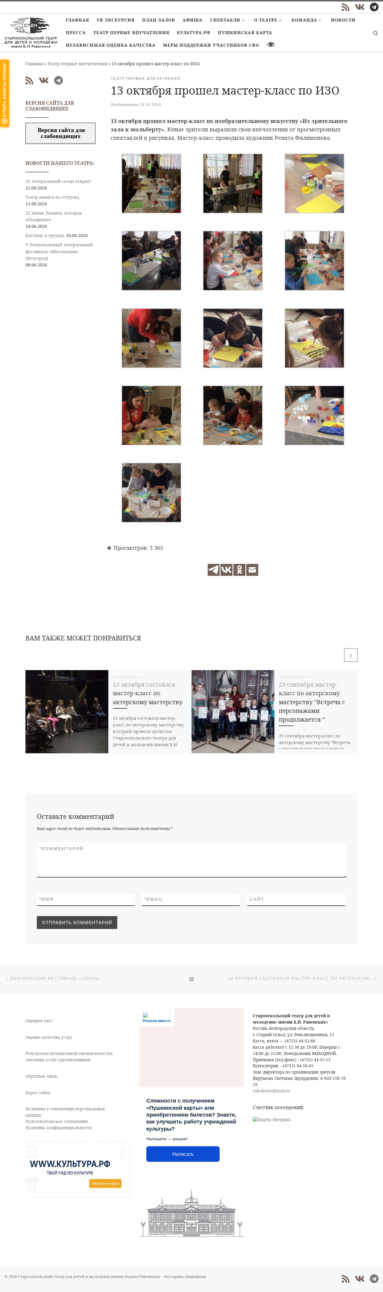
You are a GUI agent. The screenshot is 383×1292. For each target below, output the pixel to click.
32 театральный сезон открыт (58, 181)
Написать (183, 1154)
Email (154, 899)
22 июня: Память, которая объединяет (53, 216)
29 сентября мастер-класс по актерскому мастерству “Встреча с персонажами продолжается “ (312, 701)
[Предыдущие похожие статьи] (336, 655)
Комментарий (61, 848)
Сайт (256, 899)
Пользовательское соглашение (56, 1121)
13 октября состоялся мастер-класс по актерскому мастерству (148, 693)
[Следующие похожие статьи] (351, 655)
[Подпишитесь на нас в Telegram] (374, 7)
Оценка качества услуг (48, 1037)
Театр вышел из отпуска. (52, 197)
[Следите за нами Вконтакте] (360, 7)
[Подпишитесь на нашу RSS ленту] (345, 7)
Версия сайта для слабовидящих (60, 133)
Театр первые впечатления (77, 63)
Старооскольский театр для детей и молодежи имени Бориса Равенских (89, 1276)
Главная (34, 63)
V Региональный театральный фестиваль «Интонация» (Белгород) (59, 251)
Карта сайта (37, 1092)
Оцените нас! (38, 1021)
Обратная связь (41, 1076)
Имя (46, 899)
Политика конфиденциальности (58, 1127)
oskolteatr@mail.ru (271, 1091)
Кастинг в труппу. (45, 235)
